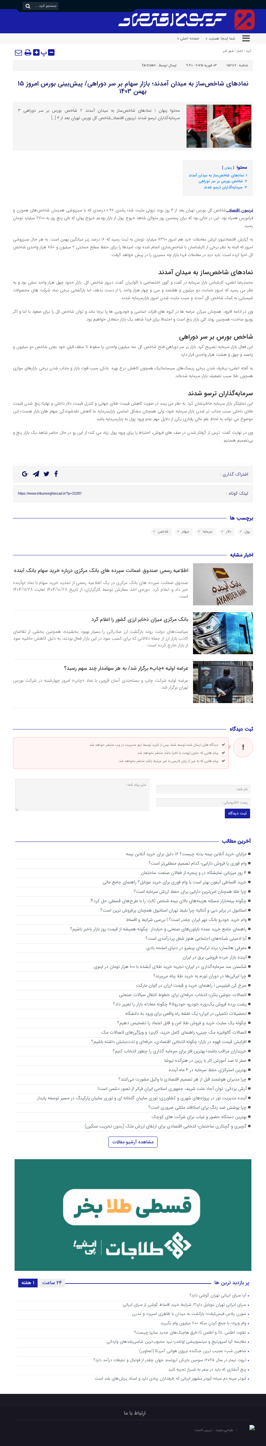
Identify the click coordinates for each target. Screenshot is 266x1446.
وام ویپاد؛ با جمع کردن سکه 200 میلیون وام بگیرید (203, 1323)
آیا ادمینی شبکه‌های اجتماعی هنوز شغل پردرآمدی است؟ (196, 938)
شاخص (163, 531)
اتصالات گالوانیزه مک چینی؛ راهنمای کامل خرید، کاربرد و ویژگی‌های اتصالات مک (174, 1032)
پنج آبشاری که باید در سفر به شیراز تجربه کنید (207, 1370)
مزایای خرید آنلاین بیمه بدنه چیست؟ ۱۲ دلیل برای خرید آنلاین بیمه (186, 854)
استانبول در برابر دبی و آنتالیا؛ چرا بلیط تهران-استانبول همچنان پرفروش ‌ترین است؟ (174, 910)
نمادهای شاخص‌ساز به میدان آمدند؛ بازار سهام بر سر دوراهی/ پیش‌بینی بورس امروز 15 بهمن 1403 (133, 87)
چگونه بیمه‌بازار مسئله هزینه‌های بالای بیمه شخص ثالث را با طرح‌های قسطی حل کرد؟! (169, 901)
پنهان (228, 167)
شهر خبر (228, 51)
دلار (228, 531)
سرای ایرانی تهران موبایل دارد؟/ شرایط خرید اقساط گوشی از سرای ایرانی (184, 1305)
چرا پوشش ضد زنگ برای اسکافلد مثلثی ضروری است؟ (198, 1107)
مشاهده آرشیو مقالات (133, 1142)
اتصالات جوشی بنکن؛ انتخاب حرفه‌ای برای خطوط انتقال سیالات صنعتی (183, 995)
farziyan (149, 65)
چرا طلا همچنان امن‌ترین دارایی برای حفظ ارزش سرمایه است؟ (190, 891)
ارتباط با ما (134, 1413)
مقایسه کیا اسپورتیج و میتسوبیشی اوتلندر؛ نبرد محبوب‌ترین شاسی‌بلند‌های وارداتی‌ (176, 1342)
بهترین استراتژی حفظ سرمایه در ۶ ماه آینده (208, 1070)
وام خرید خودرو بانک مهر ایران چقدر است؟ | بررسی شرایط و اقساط (186, 919)
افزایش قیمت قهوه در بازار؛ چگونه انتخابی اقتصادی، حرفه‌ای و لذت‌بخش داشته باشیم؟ (169, 1041)
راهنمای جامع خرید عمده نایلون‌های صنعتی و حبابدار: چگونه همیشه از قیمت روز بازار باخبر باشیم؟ (158, 929)
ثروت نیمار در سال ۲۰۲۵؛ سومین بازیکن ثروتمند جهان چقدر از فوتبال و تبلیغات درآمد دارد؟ (170, 1360)
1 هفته (27, 1283)
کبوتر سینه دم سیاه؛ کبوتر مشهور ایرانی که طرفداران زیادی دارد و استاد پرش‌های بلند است (170, 1379)
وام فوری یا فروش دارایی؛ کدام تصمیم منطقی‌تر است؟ (198, 863)
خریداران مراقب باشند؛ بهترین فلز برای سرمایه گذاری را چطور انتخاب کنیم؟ (180, 1051)
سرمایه (207, 531)
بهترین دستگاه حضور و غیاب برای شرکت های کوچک (199, 1117)
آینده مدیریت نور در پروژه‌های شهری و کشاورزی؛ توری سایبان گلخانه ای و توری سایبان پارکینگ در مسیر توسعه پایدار (142, 1098)
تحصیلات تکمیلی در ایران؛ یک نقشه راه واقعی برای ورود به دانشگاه (186, 1013)
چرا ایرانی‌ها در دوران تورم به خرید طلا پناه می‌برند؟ (200, 976)
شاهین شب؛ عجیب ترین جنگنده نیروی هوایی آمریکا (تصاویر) (192, 1351)
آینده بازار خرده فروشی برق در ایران (215, 957)
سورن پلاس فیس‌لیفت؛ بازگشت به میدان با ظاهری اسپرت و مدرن (189, 1314)
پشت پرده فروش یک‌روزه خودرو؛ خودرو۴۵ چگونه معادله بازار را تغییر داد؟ (179, 1004)
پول (247, 531)
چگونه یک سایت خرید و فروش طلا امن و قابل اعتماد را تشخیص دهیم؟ (182, 1023)
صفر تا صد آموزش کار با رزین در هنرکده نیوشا (205, 1060)
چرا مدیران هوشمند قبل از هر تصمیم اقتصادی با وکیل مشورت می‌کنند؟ (183, 1079)
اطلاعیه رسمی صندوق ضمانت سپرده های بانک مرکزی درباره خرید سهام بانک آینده (101, 570)
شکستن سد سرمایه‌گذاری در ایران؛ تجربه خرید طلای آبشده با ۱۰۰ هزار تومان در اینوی (170, 966)
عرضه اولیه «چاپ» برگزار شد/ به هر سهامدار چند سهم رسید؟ (126, 668)
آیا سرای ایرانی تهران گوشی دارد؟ (218, 1296)
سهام (185, 531)
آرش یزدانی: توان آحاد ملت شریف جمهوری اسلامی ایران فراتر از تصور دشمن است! (172, 1088)
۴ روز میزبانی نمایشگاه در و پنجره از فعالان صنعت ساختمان (194, 872)
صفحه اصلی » (188, 38)
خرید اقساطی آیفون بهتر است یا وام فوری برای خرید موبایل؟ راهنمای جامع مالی (175, 882)
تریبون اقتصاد (203, 1430)
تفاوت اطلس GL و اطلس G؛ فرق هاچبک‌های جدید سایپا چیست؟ (190, 1333)
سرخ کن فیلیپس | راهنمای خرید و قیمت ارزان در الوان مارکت (191, 985)
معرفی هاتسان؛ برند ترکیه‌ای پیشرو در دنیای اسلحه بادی (196, 948)
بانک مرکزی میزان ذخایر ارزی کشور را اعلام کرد (139, 619)
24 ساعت (52, 1283)
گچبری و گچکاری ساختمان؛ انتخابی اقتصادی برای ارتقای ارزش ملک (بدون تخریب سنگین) (166, 1126)
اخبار (240, 51)
